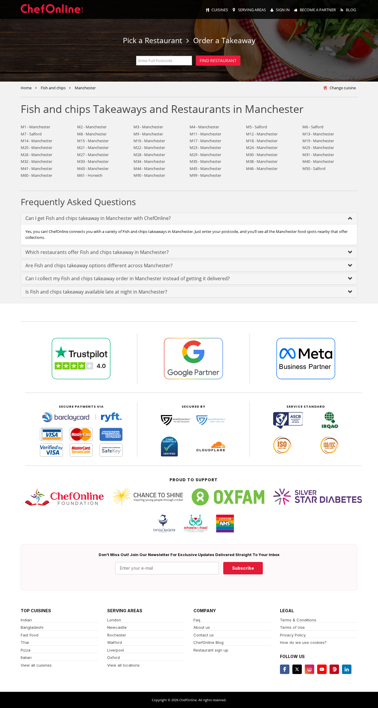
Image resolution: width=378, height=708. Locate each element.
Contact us (203, 635)
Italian (26, 657)
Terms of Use (292, 627)
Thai (25, 642)
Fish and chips (53, 87)
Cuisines (219, 9)
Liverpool (115, 650)
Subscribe (243, 568)
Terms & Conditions (298, 620)
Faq (196, 620)
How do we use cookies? (303, 642)
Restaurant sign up (210, 650)
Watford (114, 642)
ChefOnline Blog (208, 642)
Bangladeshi (32, 627)
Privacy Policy (293, 635)
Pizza (25, 650)
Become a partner (318, 9)
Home (26, 87)
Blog (351, 9)
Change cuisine (343, 87)
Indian (26, 620)
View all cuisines (36, 665)
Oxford (113, 657)
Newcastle (117, 627)
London (114, 620)
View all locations (123, 665)
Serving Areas (252, 9)
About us (201, 627)
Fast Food (29, 635)
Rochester (116, 635)
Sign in (283, 9)
